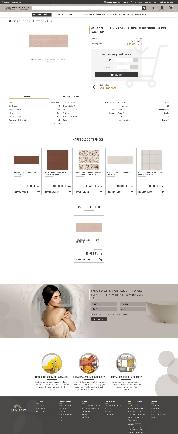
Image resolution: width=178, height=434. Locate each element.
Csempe (51, 21)
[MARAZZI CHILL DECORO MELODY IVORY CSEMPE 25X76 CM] (89, 160)
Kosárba (118, 74)
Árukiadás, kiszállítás (142, 2)
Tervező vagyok (163, 2)
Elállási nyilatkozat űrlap (137, 414)
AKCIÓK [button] (57, 15)
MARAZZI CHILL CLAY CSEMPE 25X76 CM (25, 174)
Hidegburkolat (41, 21)
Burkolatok (28, 21)
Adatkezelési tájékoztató (136, 417)
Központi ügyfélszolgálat (117, 2)
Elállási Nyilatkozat (135, 411)
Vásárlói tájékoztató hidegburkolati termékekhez (137, 428)
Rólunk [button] (122, 15)
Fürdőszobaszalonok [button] (136, 15)
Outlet (61, 420)
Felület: (106, 60)
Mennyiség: (107, 67)
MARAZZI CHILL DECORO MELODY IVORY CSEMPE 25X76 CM (88, 174)
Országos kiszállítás (12, 2)
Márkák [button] (113, 15)
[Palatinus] (10, 21)
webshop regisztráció (162, 10)
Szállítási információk (135, 408)
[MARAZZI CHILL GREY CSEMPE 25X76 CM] (120, 160)
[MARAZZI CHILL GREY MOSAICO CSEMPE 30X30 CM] (151, 160)
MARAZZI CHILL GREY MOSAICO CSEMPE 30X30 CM (150, 174)
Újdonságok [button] (67, 15)
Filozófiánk (155, 408)
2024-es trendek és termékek (91, 405)
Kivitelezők (108, 411)
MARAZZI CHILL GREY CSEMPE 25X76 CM (119, 174)
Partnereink (155, 411)
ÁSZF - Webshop (133, 420)
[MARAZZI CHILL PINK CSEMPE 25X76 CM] (89, 227)
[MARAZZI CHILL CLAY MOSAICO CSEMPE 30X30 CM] (58, 160)
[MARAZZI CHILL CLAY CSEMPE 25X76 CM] (26, 160)
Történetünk (155, 405)
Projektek (108, 408)
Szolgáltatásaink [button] (84, 15)
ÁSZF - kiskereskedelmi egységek (135, 424)
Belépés (154, 10)
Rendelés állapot (134, 405)
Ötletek (84, 414)
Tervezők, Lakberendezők (113, 405)
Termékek (17, 21)
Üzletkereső (40, 405)
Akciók (61, 417)
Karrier (173, 2)
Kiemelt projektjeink (158, 414)
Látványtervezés (41, 408)
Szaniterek (62, 411)
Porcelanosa (109, 414)
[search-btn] (144, 8)
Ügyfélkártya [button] (102, 15)
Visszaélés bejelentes (135, 432)
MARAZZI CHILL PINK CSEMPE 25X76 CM (87, 241)
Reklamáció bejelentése (43, 411)
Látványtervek (86, 411)
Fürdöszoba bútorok (65, 414)
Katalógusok (86, 417)
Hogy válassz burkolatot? (90, 408)
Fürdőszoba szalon (65, 405)
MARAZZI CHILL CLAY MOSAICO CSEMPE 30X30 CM (57, 174)
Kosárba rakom (20, 192)
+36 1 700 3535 (108, 88)
